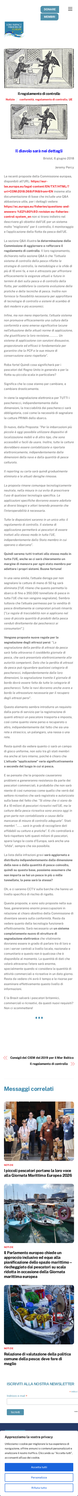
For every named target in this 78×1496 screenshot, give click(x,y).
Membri (49, 16)
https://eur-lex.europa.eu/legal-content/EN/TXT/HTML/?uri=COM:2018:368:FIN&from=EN (36, 186)
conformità (27, 99)
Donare (50, 9)
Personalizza (39, 1477)
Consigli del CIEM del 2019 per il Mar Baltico (41, 1058)
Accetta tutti (39, 1467)
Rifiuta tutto (39, 1487)
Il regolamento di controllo (39, 93)
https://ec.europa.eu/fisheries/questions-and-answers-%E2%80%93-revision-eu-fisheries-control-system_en (37, 211)
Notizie (10, 99)
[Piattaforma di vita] (14, 36)
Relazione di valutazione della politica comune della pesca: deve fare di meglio (37, 1359)
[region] (39, 1463)
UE (70, 99)
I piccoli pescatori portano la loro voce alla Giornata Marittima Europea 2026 (38, 1173)
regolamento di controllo (51, 99)
